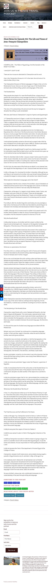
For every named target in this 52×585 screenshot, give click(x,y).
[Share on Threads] (1, 295)
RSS (18, 482)
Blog (38, 22)
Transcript (19, 495)
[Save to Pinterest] (1, 289)
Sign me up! (11, 550)
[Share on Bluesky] (1, 298)
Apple (5, 482)
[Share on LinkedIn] (1, 292)
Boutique (10, 22)
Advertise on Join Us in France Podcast (17, 27)
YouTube (10, 482)
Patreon (19, 488)
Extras (13, 488)
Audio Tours (24, 488)
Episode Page (9, 495)
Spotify (14, 482)
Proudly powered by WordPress (10, 581)
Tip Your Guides (7, 488)
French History (14, 46)
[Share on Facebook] (1, 286)
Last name (6, 542)
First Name (6, 535)
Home (4, 22)
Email (5, 529)
